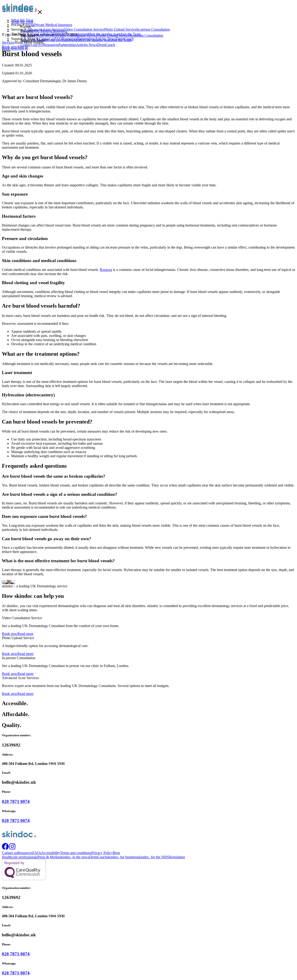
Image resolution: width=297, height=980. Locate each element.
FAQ (39, 45)
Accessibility (50, 853)
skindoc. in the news (74, 857)
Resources (50, 45)
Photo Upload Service (113, 35)
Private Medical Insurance (48, 31)
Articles (82, 45)
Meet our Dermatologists (60, 40)
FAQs (36, 853)
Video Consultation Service (77, 35)
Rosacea (106, 270)
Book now (9, 48)
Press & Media (48, 857)
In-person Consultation (146, 35)
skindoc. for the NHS (153, 857)
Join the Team (121, 40)
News (93, 45)
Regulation (177, 857)
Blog (116, 853)
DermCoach (106, 45)
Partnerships (67, 45)
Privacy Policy (102, 853)
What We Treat (22, 22)
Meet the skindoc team (94, 40)
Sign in (22, 48)
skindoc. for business (122, 857)
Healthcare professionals (20, 857)
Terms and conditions (75, 853)
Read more (25, 634)
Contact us (28, 45)
